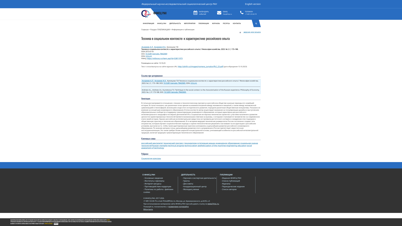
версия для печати (252, 32)
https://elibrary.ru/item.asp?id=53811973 (165, 58)
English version (253, 4)
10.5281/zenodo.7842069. (174, 83)
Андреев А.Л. (147, 47)
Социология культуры (151, 158)
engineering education (236, 145)
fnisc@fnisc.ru (227, 14)
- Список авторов (228, 189)
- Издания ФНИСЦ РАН (231, 178)
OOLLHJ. (194, 83)
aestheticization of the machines (212, 145)
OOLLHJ (149, 56)
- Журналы (225, 183)
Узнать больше (48, 224)
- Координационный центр (194, 186)
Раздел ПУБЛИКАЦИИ (160, 29)
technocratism (191, 145)
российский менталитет (152, 143)
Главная (145, 29)
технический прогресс (173, 143)
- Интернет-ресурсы (152, 183)
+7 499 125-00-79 (250, 14)
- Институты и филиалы (153, 181)
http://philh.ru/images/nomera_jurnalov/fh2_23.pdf (200, 66)
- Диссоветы (187, 183)
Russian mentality (160, 145)
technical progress (176, 145)
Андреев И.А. (160, 47)
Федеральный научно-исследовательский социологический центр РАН (179, 4)
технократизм (190, 143)
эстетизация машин (206, 143)
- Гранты (186, 181)
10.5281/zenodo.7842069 (156, 54)
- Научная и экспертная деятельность (199, 178)
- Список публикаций (230, 181)
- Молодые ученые (190, 189)
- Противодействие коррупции (157, 186)
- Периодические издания (233, 186)
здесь (108, 220)
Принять (56, 224)
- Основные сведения (153, 178)
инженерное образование (228, 143)
